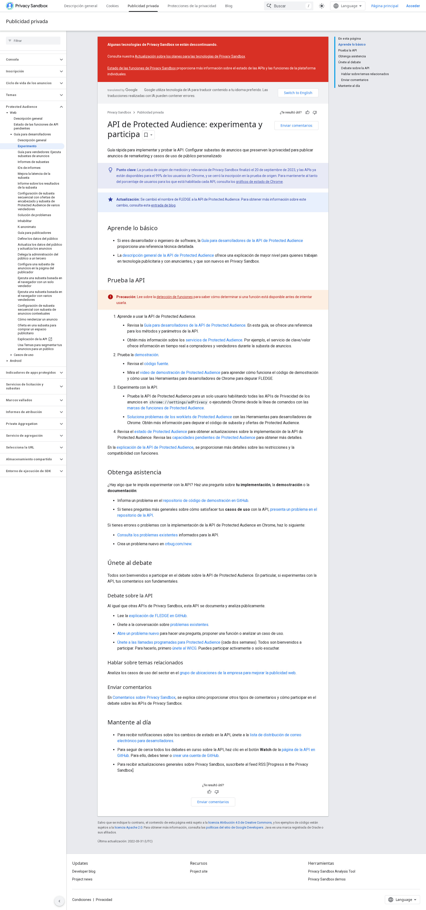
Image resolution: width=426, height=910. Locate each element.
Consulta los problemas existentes (147, 535)
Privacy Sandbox (119, 112)
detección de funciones (175, 297)
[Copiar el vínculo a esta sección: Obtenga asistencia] (166, 473)
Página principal (384, 5)
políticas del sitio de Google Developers (234, 827)
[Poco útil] (315, 112)
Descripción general (80, 5)
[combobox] (288, 5)
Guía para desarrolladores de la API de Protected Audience (252, 240)
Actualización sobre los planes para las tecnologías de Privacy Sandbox (190, 56)
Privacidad (104, 900)
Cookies (112, 5)
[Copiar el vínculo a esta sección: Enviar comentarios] (156, 688)
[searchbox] (33, 41)
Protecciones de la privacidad (192, 5)
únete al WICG (184, 648)
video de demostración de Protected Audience (180, 372)
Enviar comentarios (296, 125)
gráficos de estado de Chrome (259, 182)
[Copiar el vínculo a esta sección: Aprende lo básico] (163, 229)
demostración (146, 354)
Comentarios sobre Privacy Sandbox (144, 697)
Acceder (413, 6)
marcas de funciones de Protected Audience (165, 408)
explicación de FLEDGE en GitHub (158, 615)
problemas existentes (189, 624)
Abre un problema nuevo (138, 633)
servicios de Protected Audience (214, 340)
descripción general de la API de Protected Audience (168, 255)
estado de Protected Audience (160, 431)
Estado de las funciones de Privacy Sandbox (141, 68)
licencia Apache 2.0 (128, 827)
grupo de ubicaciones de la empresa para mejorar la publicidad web (238, 673)
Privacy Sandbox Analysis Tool (331, 871)
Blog (228, 5)
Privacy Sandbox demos (327, 879)
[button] (29, 60)
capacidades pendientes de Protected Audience (213, 437)
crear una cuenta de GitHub (196, 755)
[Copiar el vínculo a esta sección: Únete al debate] (157, 563)
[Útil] (307, 112)
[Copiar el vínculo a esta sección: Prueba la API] (150, 281)
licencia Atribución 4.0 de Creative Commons (240, 822)
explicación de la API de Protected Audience (155, 447)
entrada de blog (163, 205)
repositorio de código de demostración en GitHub (205, 500)
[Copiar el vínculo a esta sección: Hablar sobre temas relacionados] (188, 663)
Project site (199, 871)
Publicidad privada (143, 5)
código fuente (156, 363)
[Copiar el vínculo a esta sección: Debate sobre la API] (157, 596)
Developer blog (83, 871)
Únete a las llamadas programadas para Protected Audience (168, 642)
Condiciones (81, 900)
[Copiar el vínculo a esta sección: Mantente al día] (156, 723)
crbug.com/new (178, 544)
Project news (82, 879)
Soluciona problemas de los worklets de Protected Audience (179, 417)
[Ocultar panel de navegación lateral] (59, 901)
